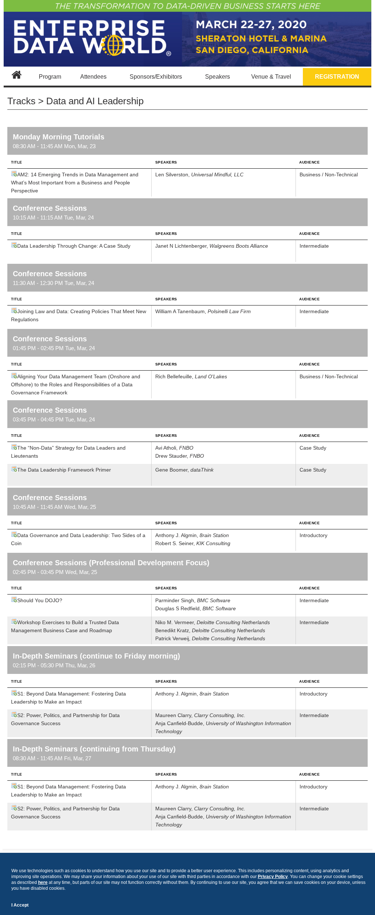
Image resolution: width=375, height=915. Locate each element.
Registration (337, 77)
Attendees (93, 77)
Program (50, 77)
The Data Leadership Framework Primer (64, 470)
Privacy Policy (273, 876)
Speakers (217, 77)
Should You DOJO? (39, 600)
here (43, 882)
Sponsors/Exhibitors (156, 77)
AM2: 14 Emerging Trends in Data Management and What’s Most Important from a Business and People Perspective (74, 183)
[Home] (16, 77)
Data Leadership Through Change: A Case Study (73, 246)
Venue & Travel (271, 77)
